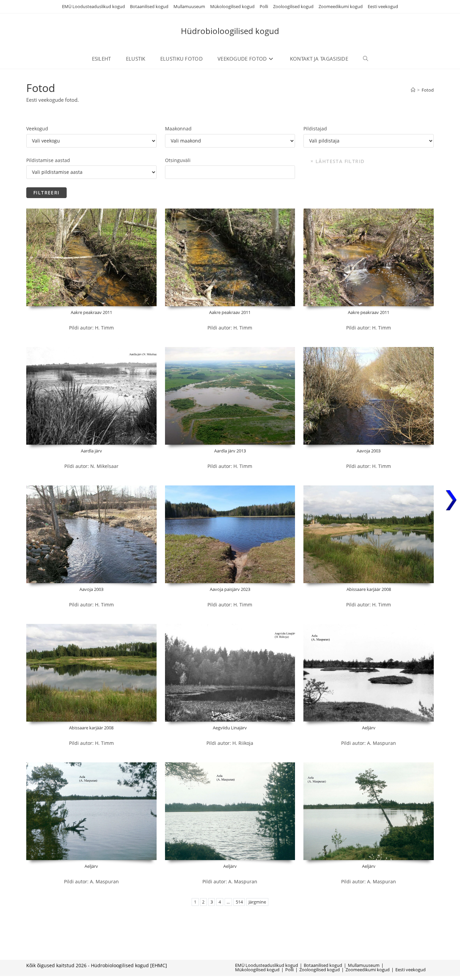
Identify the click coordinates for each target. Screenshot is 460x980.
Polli (264, 6)
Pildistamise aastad (48, 160)
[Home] (413, 90)
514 (239, 902)
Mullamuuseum (189, 6)
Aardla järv (91, 451)
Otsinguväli (178, 160)
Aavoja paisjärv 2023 (230, 589)
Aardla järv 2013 (230, 451)
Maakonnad (178, 128)
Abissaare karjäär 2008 (369, 589)
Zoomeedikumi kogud (341, 6)
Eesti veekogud (383, 6)
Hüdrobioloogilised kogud (230, 30)
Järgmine (257, 902)
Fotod (428, 90)
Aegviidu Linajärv (230, 728)
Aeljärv (368, 728)
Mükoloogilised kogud (232, 6)
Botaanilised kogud (149, 6)
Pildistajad (315, 128)
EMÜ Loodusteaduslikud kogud (93, 6)
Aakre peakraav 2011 (91, 312)
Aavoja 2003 (369, 451)
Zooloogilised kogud (293, 6)
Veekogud (37, 128)
